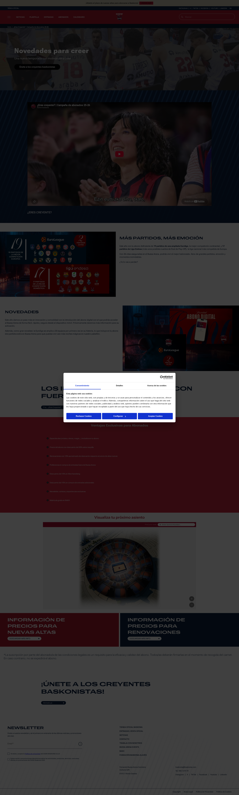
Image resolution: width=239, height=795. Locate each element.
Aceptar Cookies (155, 416)
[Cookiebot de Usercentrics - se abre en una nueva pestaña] (162, 377)
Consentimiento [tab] (82, 385)
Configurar (118, 416)
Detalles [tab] (119, 385)
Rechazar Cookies (84, 416)
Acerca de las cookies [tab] (156, 385)
